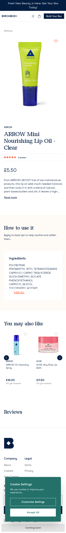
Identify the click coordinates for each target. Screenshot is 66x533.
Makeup (8, 30)
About (7, 465)
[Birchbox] (9, 443)
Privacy (29, 470)
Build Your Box (54, 16)
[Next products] (59, 357)
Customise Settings (33, 501)
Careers (8, 470)
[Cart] (39, 16)
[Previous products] (6, 357)
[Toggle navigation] (33, 16)
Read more (10, 197)
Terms (28, 465)
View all (19, 292)
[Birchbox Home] (9, 16)
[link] (18, 359)
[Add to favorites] (56, 41)
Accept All (33, 512)
